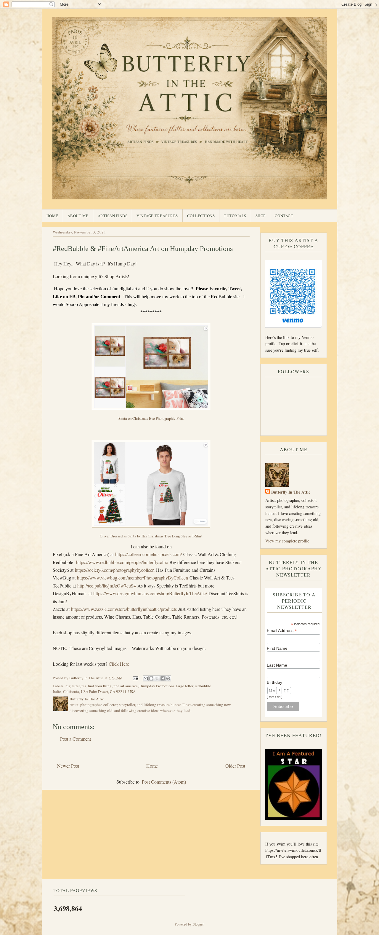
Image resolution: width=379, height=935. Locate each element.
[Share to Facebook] (163, 678)
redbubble (203, 686)
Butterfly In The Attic (290, 492)
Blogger (197, 924)
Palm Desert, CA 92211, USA (112, 691)
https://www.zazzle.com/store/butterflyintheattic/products (124, 609)
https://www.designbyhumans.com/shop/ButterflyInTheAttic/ (150, 593)
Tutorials (235, 215)
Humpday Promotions (156, 686)
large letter (184, 686)
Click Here (119, 664)
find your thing (100, 686)
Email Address (282, 630)
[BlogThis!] (151, 678)
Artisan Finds (113, 215)
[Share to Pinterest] (168, 678)
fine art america (125, 686)
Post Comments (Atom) (164, 782)
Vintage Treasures (157, 215)
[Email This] (146, 678)
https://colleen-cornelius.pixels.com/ (148, 554)
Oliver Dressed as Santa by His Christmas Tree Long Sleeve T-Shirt (151, 536)
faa (83, 686)
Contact (284, 215)
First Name (277, 648)
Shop (261, 215)
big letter (72, 686)
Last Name (277, 665)
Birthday (274, 682)
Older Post (235, 766)
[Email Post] (135, 678)
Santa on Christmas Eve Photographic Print (151, 418)
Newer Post (68, 766)
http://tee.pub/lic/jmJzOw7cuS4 (106, 585)
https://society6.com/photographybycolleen (115, 570)
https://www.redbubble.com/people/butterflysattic (122, 562)
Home (52, 215)
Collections (201, 215)
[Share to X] (157, 678)
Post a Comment (75, 739)
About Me (78, 215)
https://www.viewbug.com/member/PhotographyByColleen (132, 577)
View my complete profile (287, 541)
